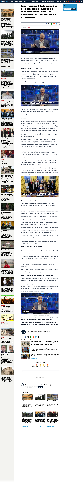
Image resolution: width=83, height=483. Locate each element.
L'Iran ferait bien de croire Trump (6, 324)
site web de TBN (48, 319)
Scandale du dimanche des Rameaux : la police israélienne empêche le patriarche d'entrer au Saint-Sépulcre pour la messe (7, 271)
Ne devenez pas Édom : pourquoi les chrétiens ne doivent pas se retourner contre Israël (7, 340)
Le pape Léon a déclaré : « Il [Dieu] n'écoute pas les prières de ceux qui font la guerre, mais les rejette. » (7, 104)
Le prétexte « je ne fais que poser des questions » (7, 162)
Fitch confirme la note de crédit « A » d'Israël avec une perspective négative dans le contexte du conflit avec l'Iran (7, 197)
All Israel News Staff (34, 345)
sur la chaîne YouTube (51, 317)
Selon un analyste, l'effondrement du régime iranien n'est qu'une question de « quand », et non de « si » (7, 309)
